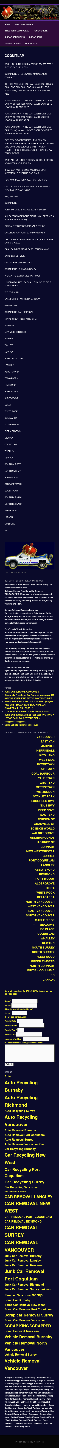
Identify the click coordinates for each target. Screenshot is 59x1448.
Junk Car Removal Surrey (22, 1289)
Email (8, 1005)
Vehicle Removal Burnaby (28, 1336)
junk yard (46, 1289)
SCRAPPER (40, 1326)
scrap (37, 1295)
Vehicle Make (11, 1020)
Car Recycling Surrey (24, 1182)
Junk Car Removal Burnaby (23, 1256)
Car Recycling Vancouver (22, 1187)
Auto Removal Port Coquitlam (25, 1135)
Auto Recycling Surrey (20, 1111)
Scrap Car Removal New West (25, 1305)
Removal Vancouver (18, 1295)
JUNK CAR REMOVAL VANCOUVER (22, 691)
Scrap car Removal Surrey (29, 1315)
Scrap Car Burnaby (17, 1300)
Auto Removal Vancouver (22, 1144)
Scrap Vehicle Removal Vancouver (21, 724)
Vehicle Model (11, 1025)
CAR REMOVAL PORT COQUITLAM (28, 1217)
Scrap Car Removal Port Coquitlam (28, 1309)
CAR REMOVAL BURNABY (15, 1191)
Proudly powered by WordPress (29, 1441)
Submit (9, 1064)
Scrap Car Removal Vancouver (25, 1320)
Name (8, 1001)
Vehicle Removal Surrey (21, 1354)
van (36, 1331)
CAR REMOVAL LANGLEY (28, 1196)
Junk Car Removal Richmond (24, 1285)
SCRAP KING (17, 1326)
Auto (8, 1076)
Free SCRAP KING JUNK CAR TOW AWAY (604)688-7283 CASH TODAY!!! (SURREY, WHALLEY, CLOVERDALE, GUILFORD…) (29, 705)
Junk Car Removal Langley (23, 1260)
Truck (29, 1331)
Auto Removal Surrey (19, 1140)
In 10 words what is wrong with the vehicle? (24, 1042)
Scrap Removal (15, 1331)
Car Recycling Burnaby (20, 1149)
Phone (8, 1013)
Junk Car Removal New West (24, 1265)
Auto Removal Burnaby (20, 1130)
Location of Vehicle (14, 1039)
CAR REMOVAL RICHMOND (23, 1221)
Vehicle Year (11, 1030)
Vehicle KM (10, 1034)
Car (41, 1144)
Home (7, 24)
